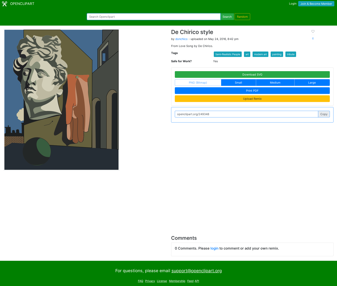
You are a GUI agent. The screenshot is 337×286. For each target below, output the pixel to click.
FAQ (140, 281)
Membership (177, 281)
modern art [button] (260, 54)
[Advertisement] (168, 200)
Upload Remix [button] (252, 98)
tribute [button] (291, 54)
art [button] (247, 54)
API (197, 281)
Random (242, 16)
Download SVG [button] (252, 74)
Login (292, 3)
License (162, 281)
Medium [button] (275, 82)
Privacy (150, 281)
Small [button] (238, 82)
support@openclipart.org (196, 270)
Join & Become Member (316, 3)
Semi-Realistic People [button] (227, 54)
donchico (181, 39)
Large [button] (312, 82)
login (214, 248)
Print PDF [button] (252, 90)
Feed (190, 281)
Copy (324, 114)
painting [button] (277, 54)
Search (227, 16)
